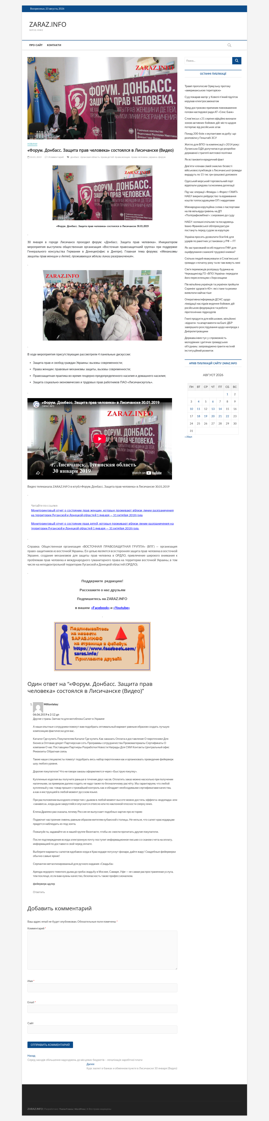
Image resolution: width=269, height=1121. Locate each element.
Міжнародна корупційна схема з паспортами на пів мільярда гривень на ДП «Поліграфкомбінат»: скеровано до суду (212, 211)
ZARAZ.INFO (47, 24)
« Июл (188, 436)
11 (198, 408)
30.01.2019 (35, 157)
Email (31, 1002)
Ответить (39, 892)
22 (227, 416)
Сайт (30, 1023)
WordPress (79, 1109)
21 (220, 416)
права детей (107, 157)
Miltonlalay (51, 704)
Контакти (54, 45)
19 (205, 416)
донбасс (74, 157)
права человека (139, 157)
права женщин (122, 157)
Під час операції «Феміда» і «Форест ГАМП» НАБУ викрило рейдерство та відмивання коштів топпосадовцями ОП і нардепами (211, 196)
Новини (32, 143)
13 (213, 408)
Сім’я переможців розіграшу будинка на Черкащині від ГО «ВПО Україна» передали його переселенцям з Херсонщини (211, 273)
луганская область (90, 157)
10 (191, 408)
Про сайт (36, 45)
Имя (30, 981)
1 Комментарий (55, 157)
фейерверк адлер (44, 883)
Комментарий (36, 928)
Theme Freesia (66, 1109)
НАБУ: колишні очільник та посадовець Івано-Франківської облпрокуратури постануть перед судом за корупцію (209, 226)
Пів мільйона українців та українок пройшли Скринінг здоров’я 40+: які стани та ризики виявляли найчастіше (212, 288)
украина (153, 157)
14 (220, 408)
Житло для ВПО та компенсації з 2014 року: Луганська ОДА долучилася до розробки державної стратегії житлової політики (212, 148)
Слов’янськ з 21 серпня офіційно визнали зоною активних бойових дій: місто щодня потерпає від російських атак (210, 123)
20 (213, 416)
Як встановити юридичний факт (204, 159)
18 (198, 416)
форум (161, 157)
